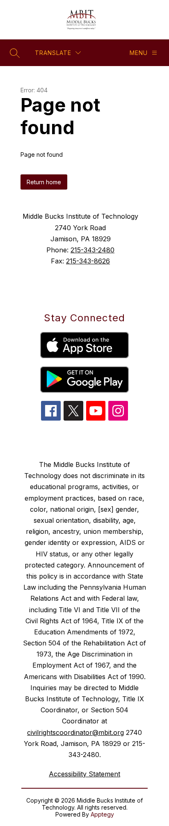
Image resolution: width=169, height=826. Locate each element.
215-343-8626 (88, 261)
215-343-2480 (92, 250)
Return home (44, 181)
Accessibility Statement (84, 774)
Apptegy (102, 814)
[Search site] (15, 53)
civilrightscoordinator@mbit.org (75, 732)
